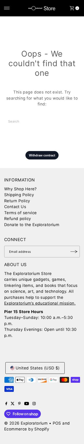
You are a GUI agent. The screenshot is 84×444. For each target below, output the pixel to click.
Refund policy (17, 218)
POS (57, 423)
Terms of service (20, 212)
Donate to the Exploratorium (31, 224)
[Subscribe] (74, 251)
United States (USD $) (38, 368)
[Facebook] (6, 403)
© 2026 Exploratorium (26, 423)
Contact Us (15, 206)
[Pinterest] (19, 403)
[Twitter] (12, 403)
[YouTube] (26, 403)
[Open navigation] (6, 8)
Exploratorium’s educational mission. (40, 303)
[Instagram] (34, 403)
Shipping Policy (19, 194)
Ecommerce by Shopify (26, 429)
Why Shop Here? (20, 189)
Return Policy (17, 201)
